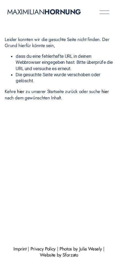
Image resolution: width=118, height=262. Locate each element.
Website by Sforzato (59, 255)
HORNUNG (62, 12)
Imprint (20, 249)
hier (20, 91)
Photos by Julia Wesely (81, 249)
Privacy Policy (43, 249)
